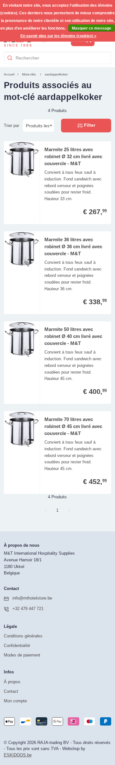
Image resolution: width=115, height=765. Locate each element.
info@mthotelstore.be (32, 598)
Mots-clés (29, 74)
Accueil (9, 74)
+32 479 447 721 (27, 608)
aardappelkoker (56, 74)
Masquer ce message (91, 28)
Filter (89, 125)
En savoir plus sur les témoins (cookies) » (58, 36)
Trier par (11, 125)
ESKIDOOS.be (18, 755)
